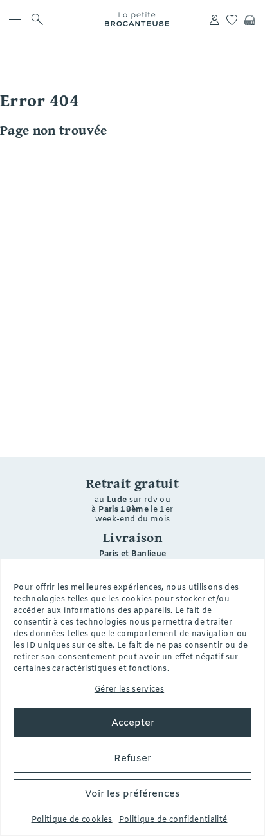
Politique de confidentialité (173, 820)
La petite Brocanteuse (137, 19)
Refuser (132, 758)
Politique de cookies (72, 820)
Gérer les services (129, 690)
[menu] (15, 19)
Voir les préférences (132, 794)
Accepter (132, 723)
